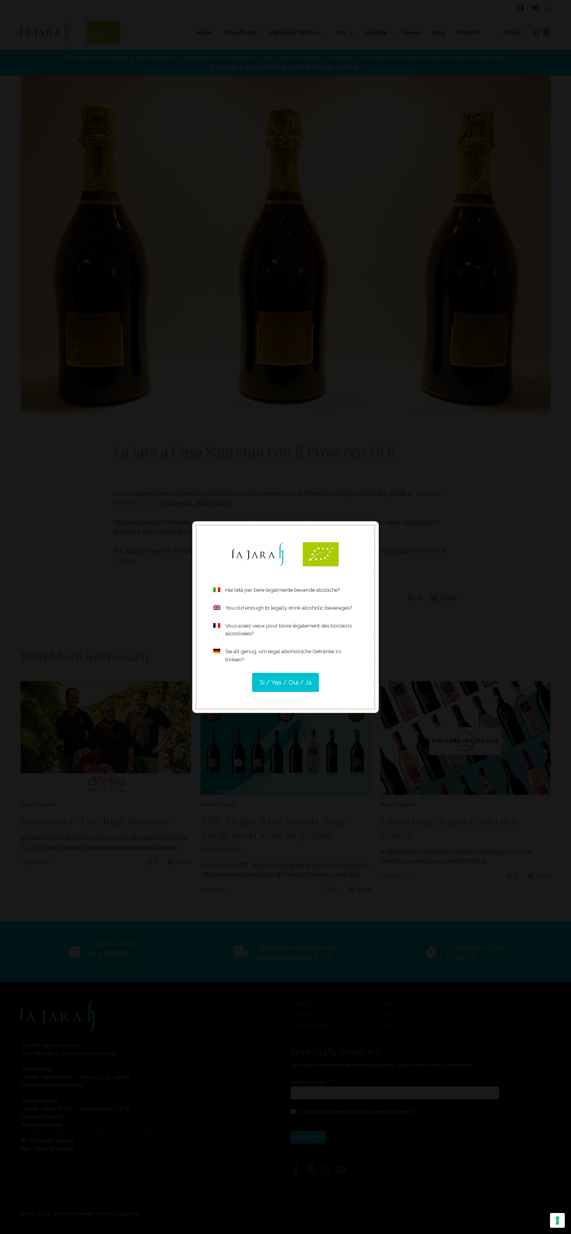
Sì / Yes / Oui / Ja (285, 682)
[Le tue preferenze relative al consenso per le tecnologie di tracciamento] (557, 1220)
